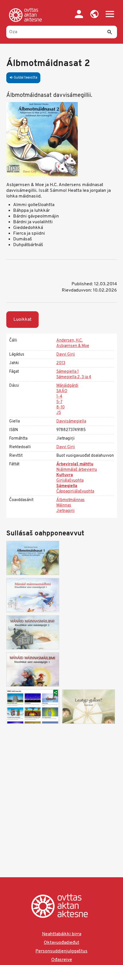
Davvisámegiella (71, 421)
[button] (94, 14)
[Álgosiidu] (26, 15)
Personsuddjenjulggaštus (61, 951)
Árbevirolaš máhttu (74, 464)
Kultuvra (64, 475)
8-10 (60, 407)
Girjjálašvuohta (70, 480)
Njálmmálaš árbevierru (76, 469)
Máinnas (63, 505)
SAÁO (61, 391)
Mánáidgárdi (67, 385)
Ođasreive (61, 960)
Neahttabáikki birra (61, 934)
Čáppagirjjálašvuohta (75, 491)
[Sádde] (110, 32)
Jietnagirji (65, 511)
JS (58, 413)
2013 (60, 363)
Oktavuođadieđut (61, 943)
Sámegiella (66, 486)
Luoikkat (22, 319)
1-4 (59, 396)
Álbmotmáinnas (70, 500)
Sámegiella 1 (67, 371)
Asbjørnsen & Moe (72, 346)
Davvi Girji (65, 354)
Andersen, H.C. (69, 340)
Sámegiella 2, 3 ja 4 (73, 377)
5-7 (59, 402)
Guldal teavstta (23, 77)
